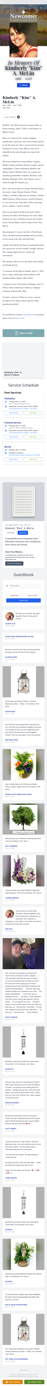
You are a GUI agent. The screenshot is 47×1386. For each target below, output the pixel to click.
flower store (19, 318)
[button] (23, 681)
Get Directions (13, 413)
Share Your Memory (14, 563)
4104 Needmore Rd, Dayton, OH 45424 (23, 408)
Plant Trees (33, 413)
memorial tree (29, 314)
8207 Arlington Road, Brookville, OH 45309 (24, 455)
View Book (10, 533)
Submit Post (23, 600)
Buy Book (22, 533)
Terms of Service (29, 1376)
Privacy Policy (17, 1376)
